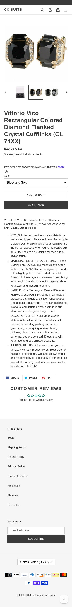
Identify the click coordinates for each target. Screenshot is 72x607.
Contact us (13, 505)
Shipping (9, 154)
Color (7, 175)
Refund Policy (15, 456)
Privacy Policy (16, 466)
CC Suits (13, 9)
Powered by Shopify (45, 595)
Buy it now (36, 204)
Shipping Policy (16, 447)
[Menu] (66, 10)
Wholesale (13, 485)
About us (12, 495)
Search (11, 437)
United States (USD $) (34, 562)
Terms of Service (17, 476)
